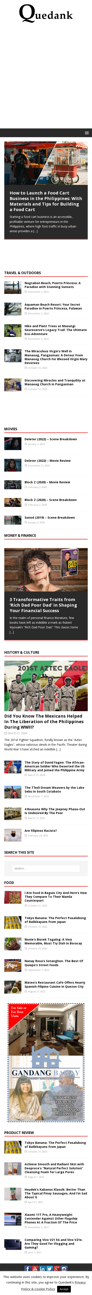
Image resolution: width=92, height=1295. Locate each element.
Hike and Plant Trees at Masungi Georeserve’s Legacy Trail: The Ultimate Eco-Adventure (56, 330)
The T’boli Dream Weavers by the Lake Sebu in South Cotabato (54, 789)
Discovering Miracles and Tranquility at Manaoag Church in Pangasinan (55, 382)
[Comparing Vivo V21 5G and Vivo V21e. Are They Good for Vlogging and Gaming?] (12, 1248)
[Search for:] (46, 868)
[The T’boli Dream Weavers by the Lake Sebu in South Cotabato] (12, 796)
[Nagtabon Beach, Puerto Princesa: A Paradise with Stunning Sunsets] (12, 291)
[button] (86, 133)
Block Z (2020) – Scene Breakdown (51, 500)
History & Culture (21, 652)
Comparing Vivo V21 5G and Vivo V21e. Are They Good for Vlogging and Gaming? (54, 1243)
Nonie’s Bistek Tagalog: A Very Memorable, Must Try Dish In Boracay (53, 941)
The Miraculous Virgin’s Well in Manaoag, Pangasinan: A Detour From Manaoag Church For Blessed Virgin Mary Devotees (56, 357)
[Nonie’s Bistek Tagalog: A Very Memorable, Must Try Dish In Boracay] (12, 948)
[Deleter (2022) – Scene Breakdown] (12, 448)
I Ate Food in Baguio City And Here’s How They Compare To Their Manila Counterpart (56, 896)
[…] (35, 231)
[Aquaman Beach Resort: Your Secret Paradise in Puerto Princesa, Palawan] (12, 313)
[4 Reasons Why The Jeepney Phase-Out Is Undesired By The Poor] (12, 818)
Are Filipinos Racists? (41, 831)
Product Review (19, 1132)
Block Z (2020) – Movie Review (47, 482)
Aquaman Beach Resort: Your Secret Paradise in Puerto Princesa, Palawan (53, 306)
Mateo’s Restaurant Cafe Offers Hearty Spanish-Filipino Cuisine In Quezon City (55, 984)
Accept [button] (64, 1289)
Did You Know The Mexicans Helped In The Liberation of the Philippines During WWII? (44, 721)
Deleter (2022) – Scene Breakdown (51, 439)
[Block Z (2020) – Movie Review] (12, 487)
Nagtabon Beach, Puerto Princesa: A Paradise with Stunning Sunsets (53, 285)
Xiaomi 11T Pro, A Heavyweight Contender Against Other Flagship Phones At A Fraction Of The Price (51, 1218)
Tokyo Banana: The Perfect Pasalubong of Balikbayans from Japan (55, 920)
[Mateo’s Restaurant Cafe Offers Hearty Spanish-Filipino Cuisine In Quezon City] (12, 991)
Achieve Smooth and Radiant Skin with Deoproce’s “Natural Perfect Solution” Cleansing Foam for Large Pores (54, 1168)
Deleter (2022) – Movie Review (48, 461)
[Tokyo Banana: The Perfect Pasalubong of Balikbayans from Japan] (12, 926)
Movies (10, 429)
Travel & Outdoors (22, 273)
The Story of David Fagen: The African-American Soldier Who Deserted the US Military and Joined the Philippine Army (55, 766)
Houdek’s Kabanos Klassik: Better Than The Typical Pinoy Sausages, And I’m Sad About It (56, 1193)
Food (9, 882)
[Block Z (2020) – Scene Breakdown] (12, 504)
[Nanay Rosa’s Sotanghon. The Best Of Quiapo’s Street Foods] (12, 969)
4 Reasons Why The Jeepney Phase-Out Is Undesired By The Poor (55, 811)
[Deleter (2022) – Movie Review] (12, 469)
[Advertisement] (46, 77)
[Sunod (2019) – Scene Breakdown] (12, 522)
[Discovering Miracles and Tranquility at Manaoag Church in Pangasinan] (12, 389)
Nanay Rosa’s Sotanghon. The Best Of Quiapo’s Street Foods (54, 963)
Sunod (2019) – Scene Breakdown (50, 517)
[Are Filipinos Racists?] (12, 839)
